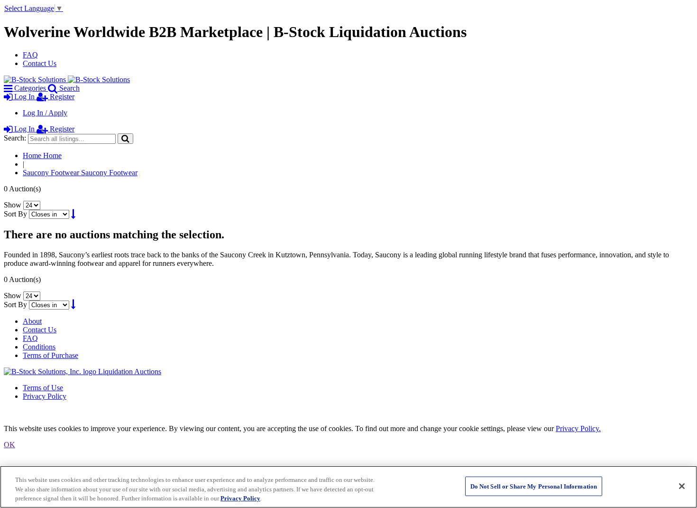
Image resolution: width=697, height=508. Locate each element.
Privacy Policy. (578, 428)
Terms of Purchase (50, 355)
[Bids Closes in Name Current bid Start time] (50, 214)
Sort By (15, 214)
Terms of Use (43, 388)
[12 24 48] (31, 205)
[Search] (125, 138)
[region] (348, 487)
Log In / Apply (45, 113)
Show (12, 205)
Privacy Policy (44, 396)
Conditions (39, 347)
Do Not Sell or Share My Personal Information (533, 485)
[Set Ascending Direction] (73, 214)
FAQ (30, 55)
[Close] (681, 486)
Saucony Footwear (80, 173)
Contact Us (39, 63)
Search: (15, 138)
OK (9, 445)
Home (42, 155)
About (32, 321)
